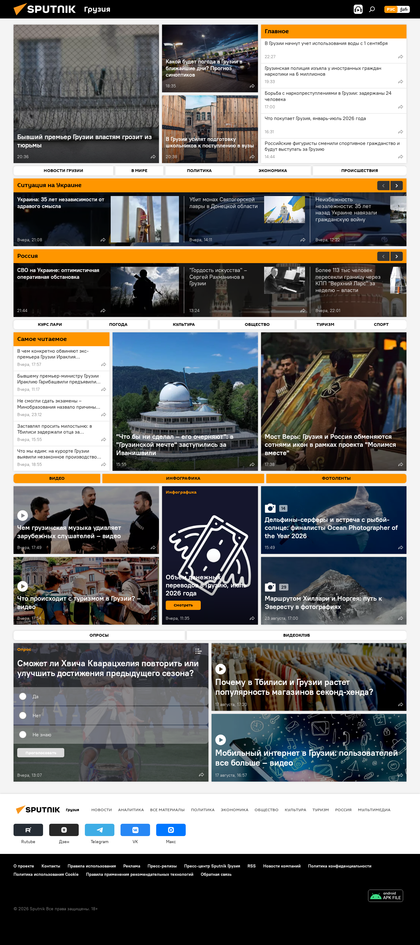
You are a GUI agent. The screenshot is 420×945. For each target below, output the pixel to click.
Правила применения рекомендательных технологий (139, 874)
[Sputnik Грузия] (47, 17)
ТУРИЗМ (320, 809)
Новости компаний (282, 866)
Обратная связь (216, 874)
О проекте (24, 866)
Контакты (51, 866)
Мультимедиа (374, 809)
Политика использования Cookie (46, 874)
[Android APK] (385, 896)
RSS (252, 866)
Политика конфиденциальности (339, 866)
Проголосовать (41, 753)
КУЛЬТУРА (295, 809)
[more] (153, 157)
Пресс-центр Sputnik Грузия (212, 866)
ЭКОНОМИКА (234, 809)
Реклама (131, 866)
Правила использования (92, 866)
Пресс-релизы (162, 866)
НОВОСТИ (101, 809)
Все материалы (167, 809)
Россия (343, 809)
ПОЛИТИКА (203, 809)
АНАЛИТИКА (131, 809)
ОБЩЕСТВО (267, 809)
